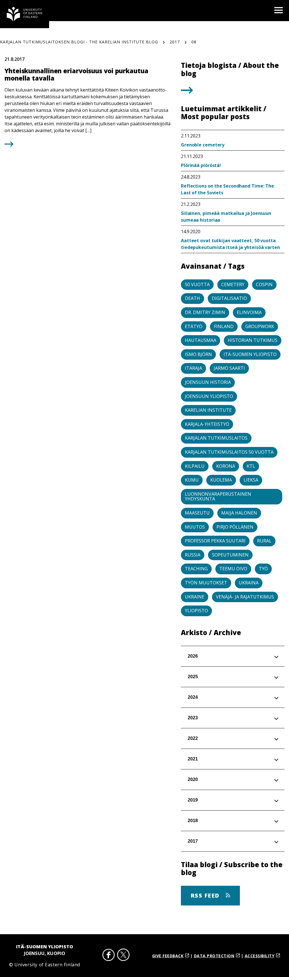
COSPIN (264, 284)
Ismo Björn (198, 354)
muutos (195, 527)
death (192, 298)
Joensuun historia (208, 382)
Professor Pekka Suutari (215, 541)
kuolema (221, 480)
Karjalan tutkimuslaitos (216, 438)
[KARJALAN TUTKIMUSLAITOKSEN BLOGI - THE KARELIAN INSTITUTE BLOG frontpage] (24, 14)
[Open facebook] (108, 956)
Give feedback (168, 955)
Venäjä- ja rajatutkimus (245, 597)
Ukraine (194, 597)
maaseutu (197, 513)
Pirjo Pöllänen (234, 527)
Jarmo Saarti (229, 368)
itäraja (193, 368)
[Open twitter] (123, 956)
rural (264, 541)
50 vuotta (197, 284)
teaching (196, 569)
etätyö (193, 326)
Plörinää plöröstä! (201, 165)
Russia (192, 555)
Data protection (214, 955)
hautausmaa (200, 340)
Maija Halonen (239, 513)
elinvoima (249, 312)
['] (187, 91)
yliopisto (196, 610)
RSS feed (206, 895)
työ (263, 569)
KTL (251, 466)
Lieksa (251, 480)
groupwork (259, 326)
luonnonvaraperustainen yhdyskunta (218, 496)
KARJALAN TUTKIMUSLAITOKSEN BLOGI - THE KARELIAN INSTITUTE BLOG (79, 41)
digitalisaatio (229, 298)
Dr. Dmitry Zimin (205, 312)
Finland (224, 326)
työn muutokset (206, 583)
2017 (175, 41)
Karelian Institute (208, 410)
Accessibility (260, 955)
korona (225, 466)
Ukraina (249, 583)
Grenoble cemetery (202, 145)
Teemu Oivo (233, 569)
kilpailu (195, 466)
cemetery (232, 284)
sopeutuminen (230, 555)
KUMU (192, 480)
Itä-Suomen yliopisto (250, 354)
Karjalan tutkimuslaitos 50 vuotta (229, 452)
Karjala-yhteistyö (207, 424)
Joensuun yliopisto (209, 396)
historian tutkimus (252, 340)
